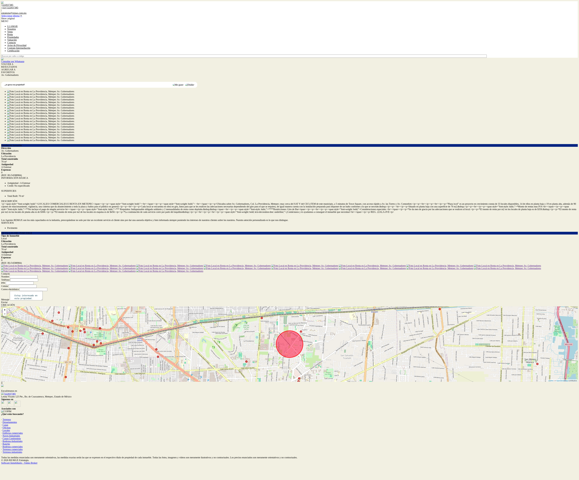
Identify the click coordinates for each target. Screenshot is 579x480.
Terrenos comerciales (13, 449)
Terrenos (7, 419)
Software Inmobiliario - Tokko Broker (19, 463)
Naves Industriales (11, 435)
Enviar (4, 302)
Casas (5, 425)
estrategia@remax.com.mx (14, 13)
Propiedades (13, 37)
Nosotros (11, 29)
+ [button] (5, 309)
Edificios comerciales (13, 433)
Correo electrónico (10, 289)
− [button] (5, 313)
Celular (4, 286)
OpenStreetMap (562, 380)
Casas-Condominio (12, 438)
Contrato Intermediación (18, 48)
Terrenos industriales (12, 452)
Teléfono (5, 280)
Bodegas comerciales (13, 446)
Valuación (12, 40)
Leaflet (550, 380)
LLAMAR (12, 26)
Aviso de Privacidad (16, 45)
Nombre (5, 276)
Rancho (6, 444)
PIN (3, 283)
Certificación (13, 50)
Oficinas (7, 427)
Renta (10, 34)
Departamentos (10, 422)
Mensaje (5, 299)
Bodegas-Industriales (12, 441)
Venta (10, 31)
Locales (6, 430)
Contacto (11, 42)
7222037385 (10, 394)
